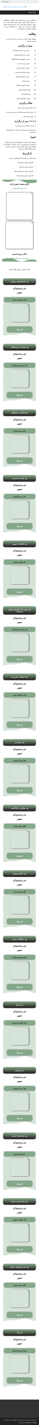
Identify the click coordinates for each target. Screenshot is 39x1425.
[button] (19, 281)
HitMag (35, 1422)
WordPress (27, 1422)
